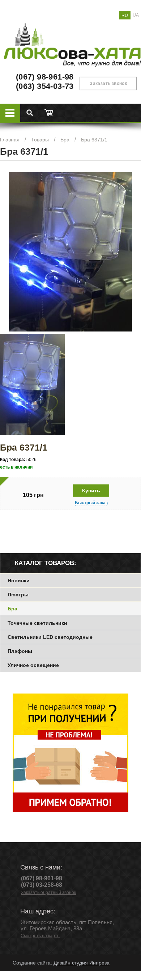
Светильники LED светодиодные (50, 637)
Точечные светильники (37, 623)
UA (136, 15)
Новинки (19, 580)
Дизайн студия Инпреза (82, 963)
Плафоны (20, 651)
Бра (64, 140)
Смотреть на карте (40, 935)
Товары (40, 140)
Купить (91, 490)
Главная (10, 140)
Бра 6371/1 (94, 140)
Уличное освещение (33, 665)
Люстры (18, 594)
